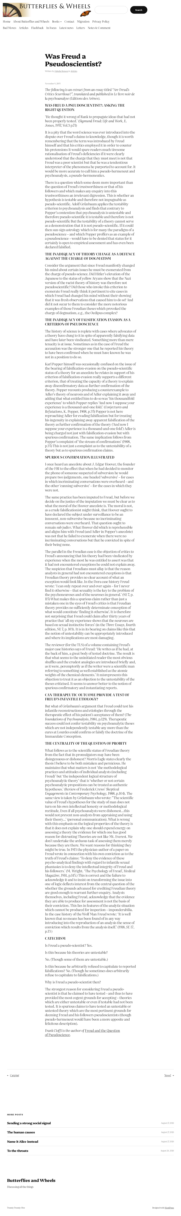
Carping (14, 1075)
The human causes (21, 1132)
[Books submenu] (61, 21)
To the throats (17, 1150)
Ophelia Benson (61, 71)
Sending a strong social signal (29, 1123)
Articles (74, 71)
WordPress (169, 1207)
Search (138, 9)
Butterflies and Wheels (31, 1180)
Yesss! (167, 1075)
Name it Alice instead (22, 1141)
